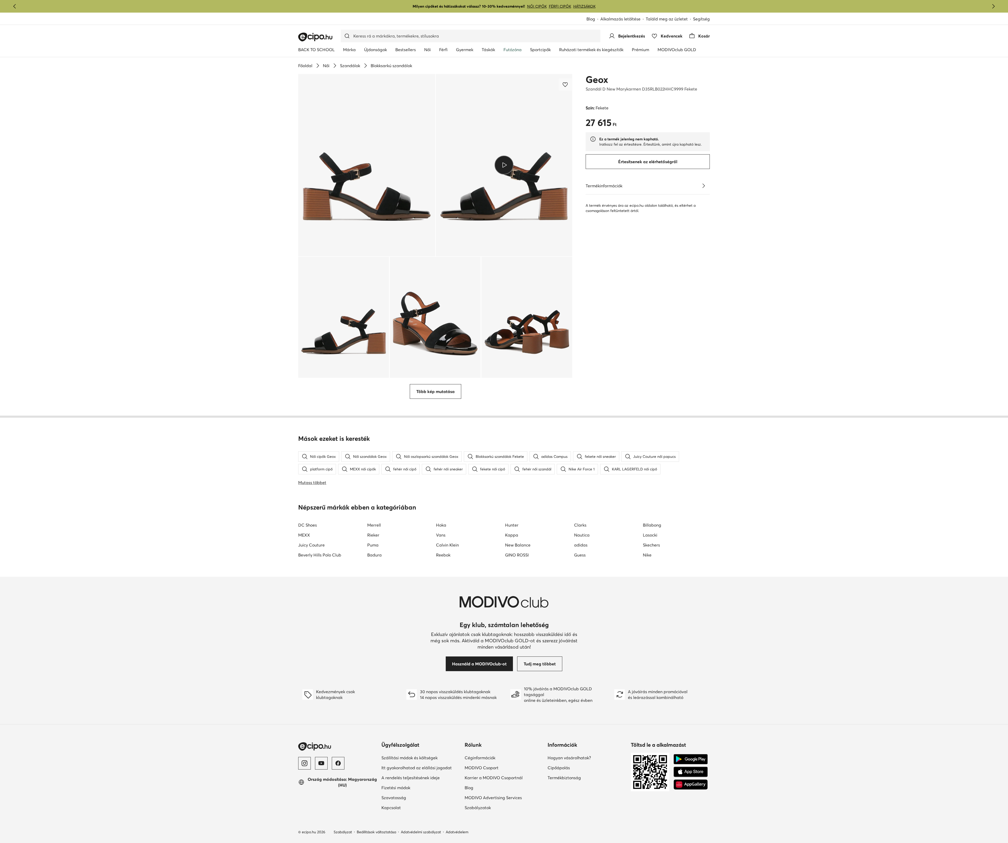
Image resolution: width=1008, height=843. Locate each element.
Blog (590, 19)
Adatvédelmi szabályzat (421, 832)
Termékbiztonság (564, 777)
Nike (647, 555)
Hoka (441, 525)
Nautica (582, 535)
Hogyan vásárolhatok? (569, 757)
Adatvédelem (457, 832)
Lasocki (650, 535)
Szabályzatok (478, 807)
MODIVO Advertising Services (493, 797)
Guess (580, 555)
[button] (366, 165)
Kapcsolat (391, 807)
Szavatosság (393, 797)
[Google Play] (691, 759)
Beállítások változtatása (376, 832)
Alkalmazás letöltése (620, 19)
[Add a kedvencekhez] (566, 84)
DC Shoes (307, 525)
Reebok (443, 555)
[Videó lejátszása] (504, 165)
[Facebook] (338, 763)
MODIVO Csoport (481, 767)
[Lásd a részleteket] (703, 185)
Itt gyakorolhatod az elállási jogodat (416, 767)
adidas (580, 545)
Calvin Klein (447, 545)
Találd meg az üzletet (667, 19)
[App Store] (691, 772)
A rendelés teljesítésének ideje (410, 777)
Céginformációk (480, 757)
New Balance (518, 545)
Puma (373, 545)
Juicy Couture (311, 545)
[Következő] (993, 6)
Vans (440, 535)
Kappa (511, 535)
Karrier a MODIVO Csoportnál (494, 777)
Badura (374, 555)
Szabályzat (343, 832)
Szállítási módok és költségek (409, 757)
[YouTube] (321, 763)
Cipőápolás (559, 767)
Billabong (652, 525)
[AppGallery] (691, 784)
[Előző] (14, 6)
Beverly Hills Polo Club (319, 555)
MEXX (304, 535)
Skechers (651, 545)
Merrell (374, 525)
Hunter (511, 525)
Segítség (701, 19)
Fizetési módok (395, 787)
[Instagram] (304, 763)
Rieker (373, 535)
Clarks (580, 525)
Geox (597, 79)
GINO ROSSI (517, 555)
